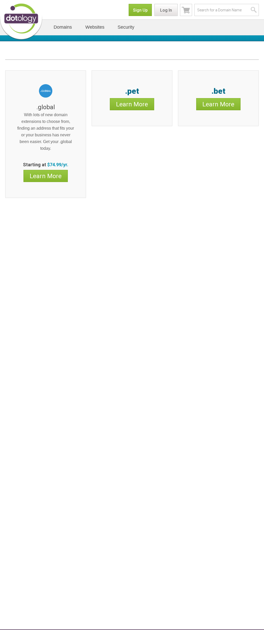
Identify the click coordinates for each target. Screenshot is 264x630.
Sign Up (140, 10)
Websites (94, 27)
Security (126, 27)
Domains (63, 27)
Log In (166, 10)
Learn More (46, 176)
